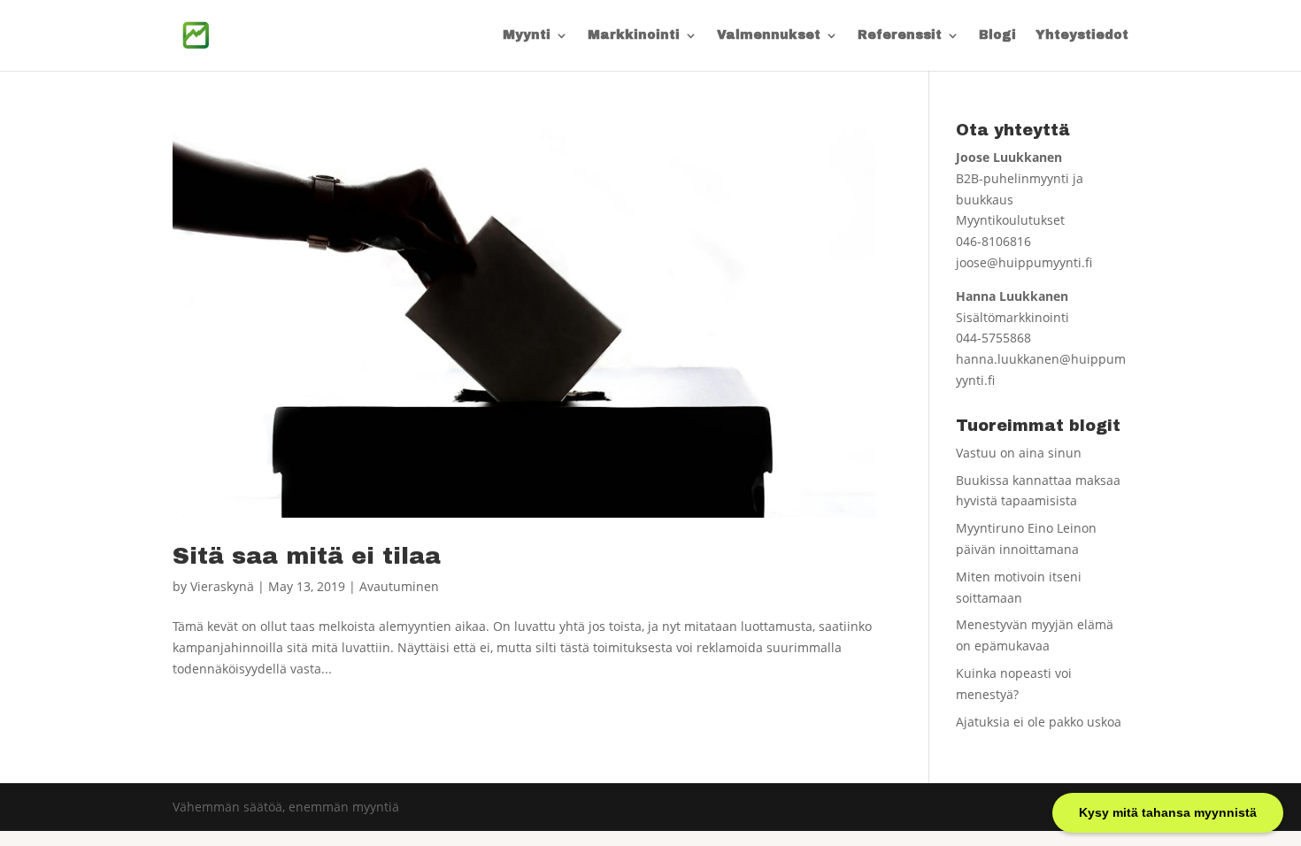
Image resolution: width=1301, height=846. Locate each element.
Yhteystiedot (1081, 35)
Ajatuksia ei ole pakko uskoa (1038, 721)
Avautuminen (399, 586)
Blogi (997, 35)
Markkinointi (634, 35)
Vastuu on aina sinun (1019, 452)
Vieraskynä (222, 586)
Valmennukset (768, 35)
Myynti (526, 35)
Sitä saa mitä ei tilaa (307, 555)
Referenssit (900, 35)
